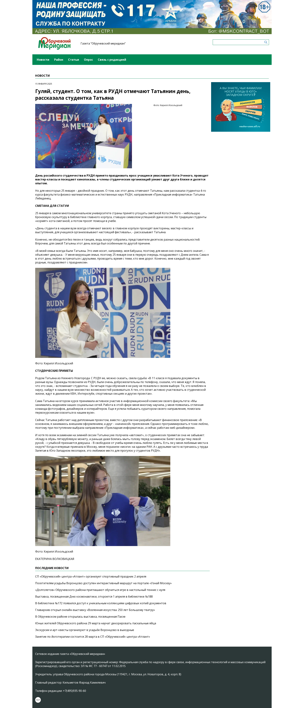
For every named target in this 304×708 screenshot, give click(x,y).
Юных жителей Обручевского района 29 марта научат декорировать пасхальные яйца (95, 623)
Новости (43, 60)
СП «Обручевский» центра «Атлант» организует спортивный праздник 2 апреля (90, 576)
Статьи (73, 60)
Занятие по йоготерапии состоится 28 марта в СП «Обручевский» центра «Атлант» (92, 637)
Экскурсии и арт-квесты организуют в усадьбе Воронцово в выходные (84, 630)
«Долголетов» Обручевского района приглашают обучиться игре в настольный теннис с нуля (100, 590)
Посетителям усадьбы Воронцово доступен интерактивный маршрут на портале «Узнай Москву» (103, 583)
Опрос (88, 60)
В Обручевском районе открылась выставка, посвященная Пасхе (80, 616)
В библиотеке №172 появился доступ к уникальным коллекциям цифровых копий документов (100, 603)
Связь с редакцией (112, 60)
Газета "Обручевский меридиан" (103, 43)
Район (58, 60)
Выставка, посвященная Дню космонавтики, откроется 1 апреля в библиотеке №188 (94, 596)
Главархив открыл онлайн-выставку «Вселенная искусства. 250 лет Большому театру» (95, 610)
